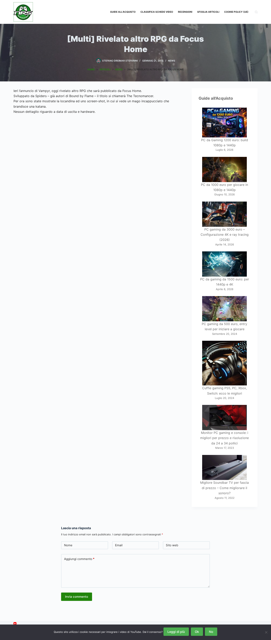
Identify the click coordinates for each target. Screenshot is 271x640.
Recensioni (185, 11)
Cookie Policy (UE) (236, 11)
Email (119, 545)
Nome (68, 545)
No (211, 632)
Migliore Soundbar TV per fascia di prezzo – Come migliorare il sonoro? (224, 488)
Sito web (172, 545)
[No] (266, 632)
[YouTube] (14, 623)
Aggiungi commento (79, 559)
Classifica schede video (156, 11)
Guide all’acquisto (123, 11)
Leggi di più (176, 632)
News (171, 60)
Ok (197, 632)
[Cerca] (256, 12)
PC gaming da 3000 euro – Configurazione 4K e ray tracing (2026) (225, 234)
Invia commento (76, 596)
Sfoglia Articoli (208, 11)
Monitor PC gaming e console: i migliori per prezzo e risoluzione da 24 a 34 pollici (224, 438)
